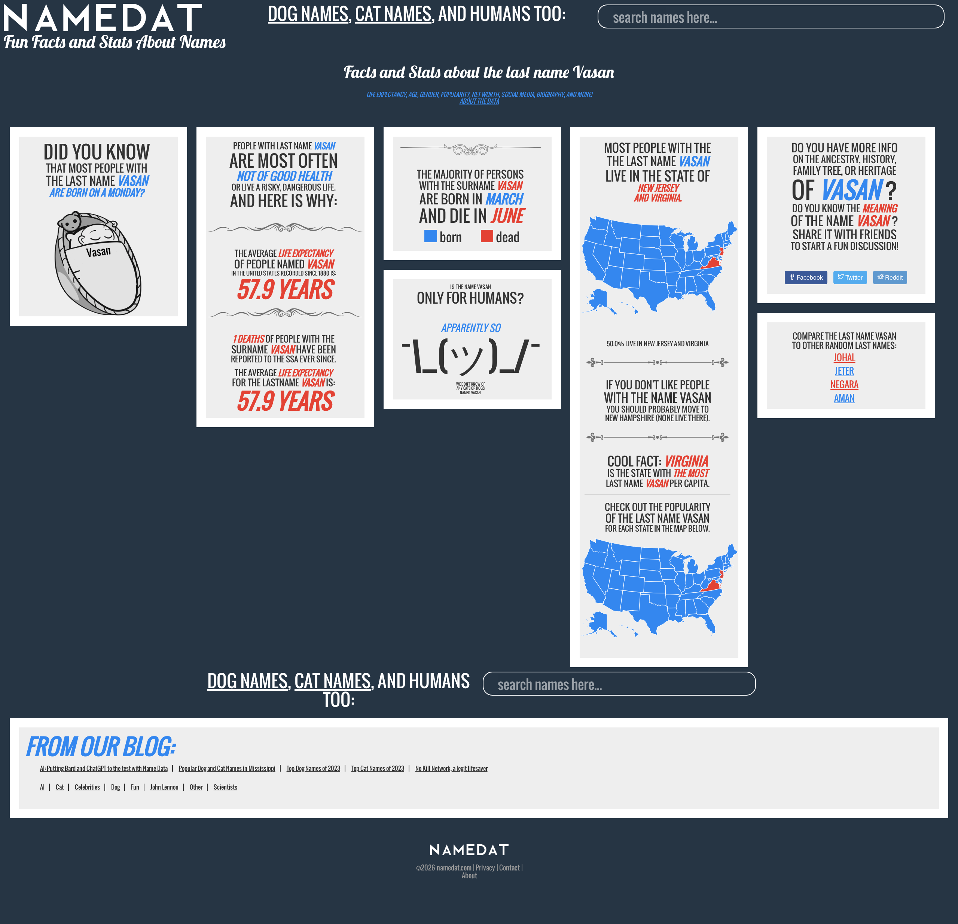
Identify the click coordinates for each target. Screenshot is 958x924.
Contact (509, 867)
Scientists (225, 786)
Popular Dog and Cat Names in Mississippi (227, 768)
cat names (393, 13)
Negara (844, 384)
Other (196, 786)
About (469, 875)
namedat (448, 867)
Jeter (844, 370)
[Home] (469, 852)
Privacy (485, 867)
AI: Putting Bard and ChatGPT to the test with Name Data (104, 768)
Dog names (308, 13)
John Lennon (164, 786)
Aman (844, 397)
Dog (115, 786)
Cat (60, 786)
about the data (479, 101)
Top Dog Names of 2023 (313, 768)
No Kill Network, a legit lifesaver (451, 768)
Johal (844, 357)
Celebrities (87, 786)
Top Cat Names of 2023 (377, 768)
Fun (135, 786)
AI (42, 786)
